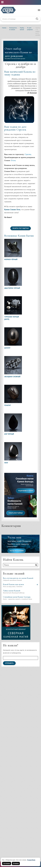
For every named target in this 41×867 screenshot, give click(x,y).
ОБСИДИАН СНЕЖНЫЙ (12, 377)
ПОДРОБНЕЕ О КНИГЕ (25, 491)
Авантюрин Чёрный (12, 288)
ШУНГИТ (7, 348)
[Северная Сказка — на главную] (8, 10)
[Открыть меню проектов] (2, 2)
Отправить (9, 663)
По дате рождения (30, 28)
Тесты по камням (17, 551)
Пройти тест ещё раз (20, 228)
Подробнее (31, 860)
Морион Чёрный (10, 259)
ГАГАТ (6, 463)
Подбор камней (22, 28)
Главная (4, 27)
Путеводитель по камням (13, 28)
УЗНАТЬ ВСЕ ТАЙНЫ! (15, 513)
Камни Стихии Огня (12, 209)
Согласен (6, 863)
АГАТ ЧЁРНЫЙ (9, 434)
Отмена (16, 863)
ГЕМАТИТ (7, 405)
